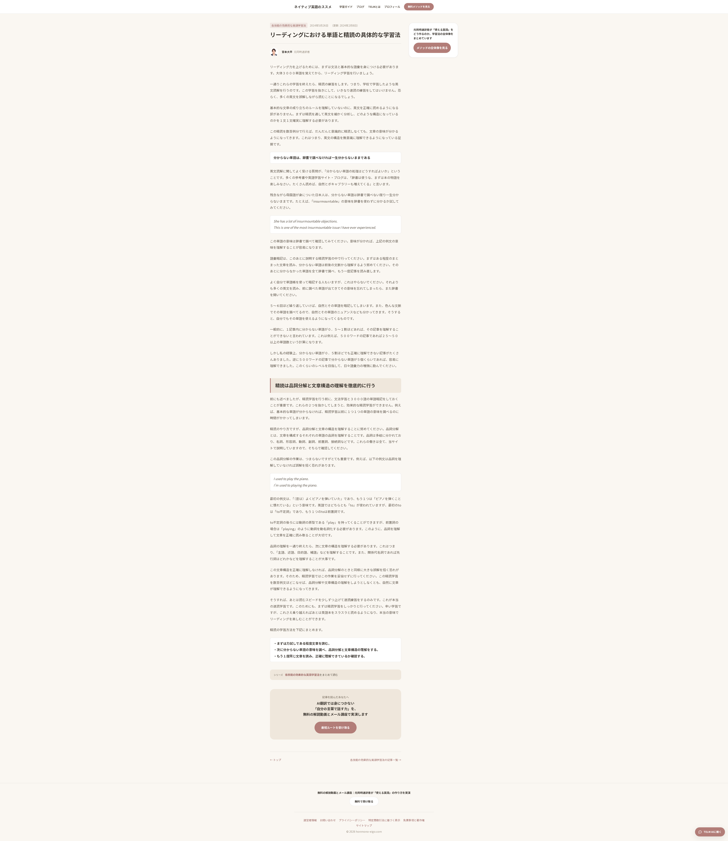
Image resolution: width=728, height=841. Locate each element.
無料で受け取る (364, 801)
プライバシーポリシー (352, 820)
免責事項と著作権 (413, 820)
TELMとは (374, 7)
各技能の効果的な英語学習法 (288, 25)
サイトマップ (364, 825)
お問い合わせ (328, 820)
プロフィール (392, 7)
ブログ (360, 7)
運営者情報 (310, 820)
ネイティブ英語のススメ (313, 6)
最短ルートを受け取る (335, 727)
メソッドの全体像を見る (432, 48)
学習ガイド (346, 7)
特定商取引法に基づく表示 (384, 820)
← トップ (275, 760)
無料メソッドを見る (419, 6)
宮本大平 (287, 52)
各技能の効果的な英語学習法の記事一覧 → (375, 760)
